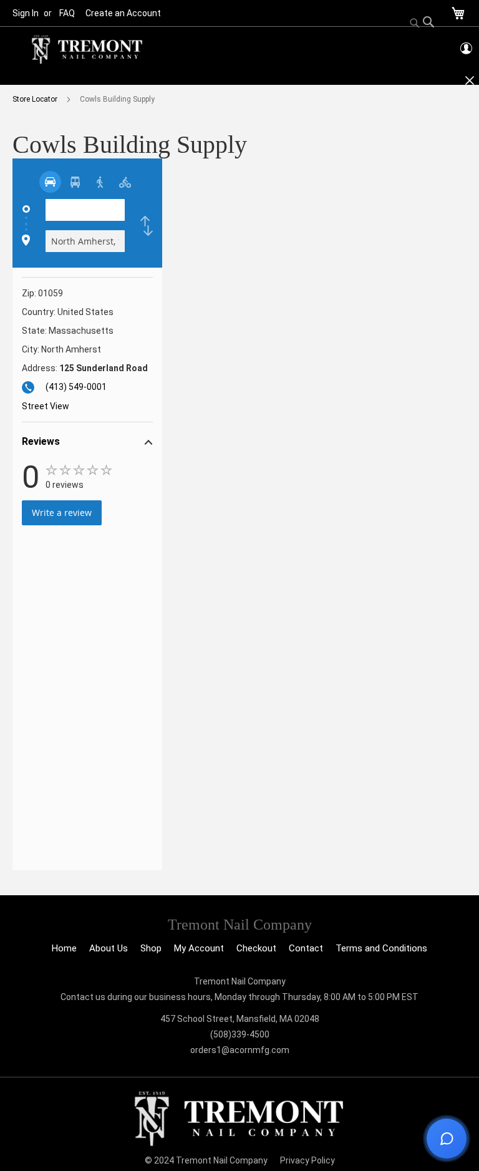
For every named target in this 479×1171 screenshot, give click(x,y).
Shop (151, 948)
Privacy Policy (307, 1160)
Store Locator (35, 99)
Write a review (62, 512)
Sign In (25, 13)
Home (64, 948)
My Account (199, 948)
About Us (108, 948)
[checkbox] (146, 225)
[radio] (50, 182)
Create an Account (123, 13)
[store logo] (87, 49)
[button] (87, 443)
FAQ (67, 13)
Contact (306, 948)
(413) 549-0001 (76, 387)
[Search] (422, 23)
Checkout (256, 948)
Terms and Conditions (381, 948)
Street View (45, 406)
